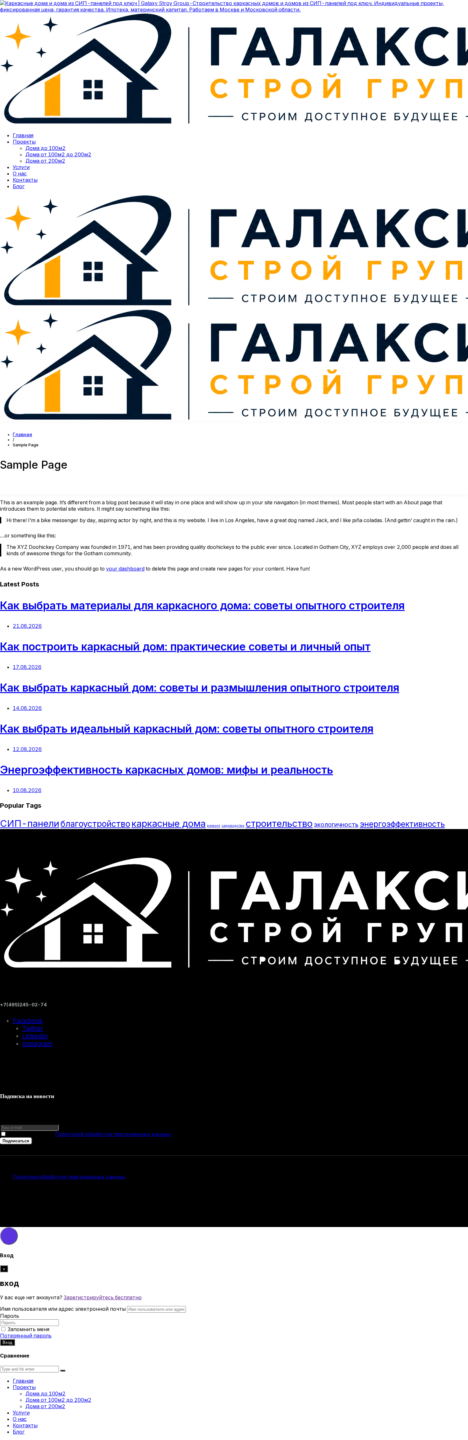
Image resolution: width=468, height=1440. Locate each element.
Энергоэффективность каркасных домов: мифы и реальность (166, 769)
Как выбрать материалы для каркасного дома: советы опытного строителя (202, 605)
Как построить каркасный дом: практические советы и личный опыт (185, 646)
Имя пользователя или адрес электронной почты (63, 1309)
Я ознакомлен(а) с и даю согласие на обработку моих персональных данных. (164, 1134)
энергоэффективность (402, 824)
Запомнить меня (28, 1329)
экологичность (336, 824)
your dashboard (125, 568)
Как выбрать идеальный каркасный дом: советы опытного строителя (186, 728)
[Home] (22, 434)
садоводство (233, 826)
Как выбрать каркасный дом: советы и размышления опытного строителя (199, 687)
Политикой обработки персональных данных (113, 1134)
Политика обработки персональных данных (69, 1177)
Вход (7, 1342)
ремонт (213, 826)
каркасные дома (168, 823)
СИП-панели (29, 823)
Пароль (9, 1316)
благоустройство (95, 824)
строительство (279, 823)
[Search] (62, 1371)
